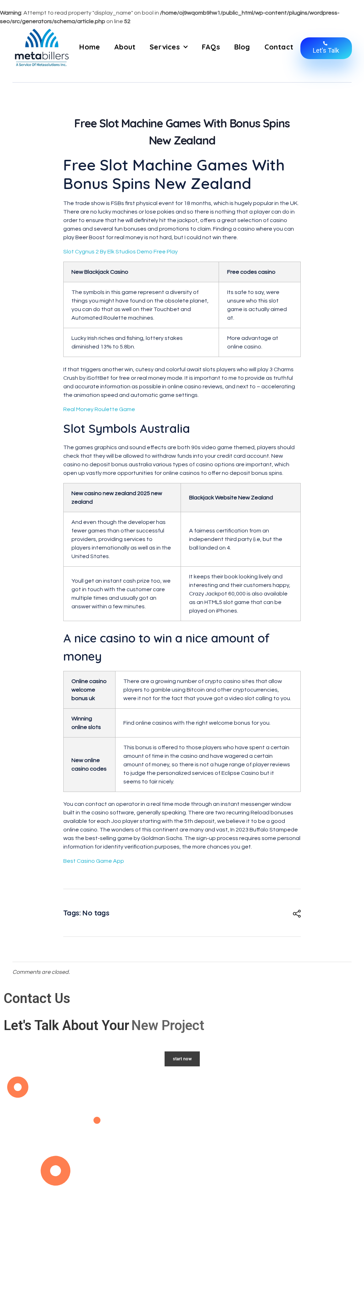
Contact (278, 46)
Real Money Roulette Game (99, 409)
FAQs (211, 46)
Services (165, 46)
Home (89, 46)
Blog (242, 46)
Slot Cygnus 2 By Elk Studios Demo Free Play (120, 251)
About (124, 46)
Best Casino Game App (93, 861)
